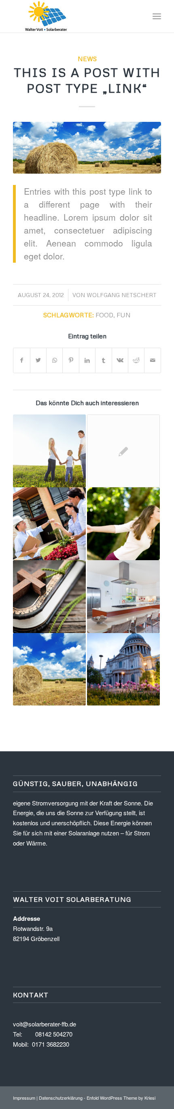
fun (124, 315)
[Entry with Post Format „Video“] (123, 669)
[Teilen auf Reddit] (136, 360)
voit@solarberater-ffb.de (44, 1024)
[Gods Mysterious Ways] (49, 596)
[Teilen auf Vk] (120, 360)
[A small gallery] (123, 596)
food (104, 315)
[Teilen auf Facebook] (21, 360)
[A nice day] (123, 523)
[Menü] (157, 16)
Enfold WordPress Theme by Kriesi (121, 1097)
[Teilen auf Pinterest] (71, 360)
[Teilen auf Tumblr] (103, 360)
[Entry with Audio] (49, 523)
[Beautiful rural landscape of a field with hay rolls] (87, 148)
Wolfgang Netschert (122, 294)
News (87, 58)
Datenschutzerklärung (61, 1097)
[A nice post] (49, 450)
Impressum (24, 1097)
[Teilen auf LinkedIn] (87, 360)
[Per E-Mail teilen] (152, 360)
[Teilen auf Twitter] (38, 360)
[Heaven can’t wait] (49, 669)
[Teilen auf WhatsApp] (54, 360)
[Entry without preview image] (123, 450)
